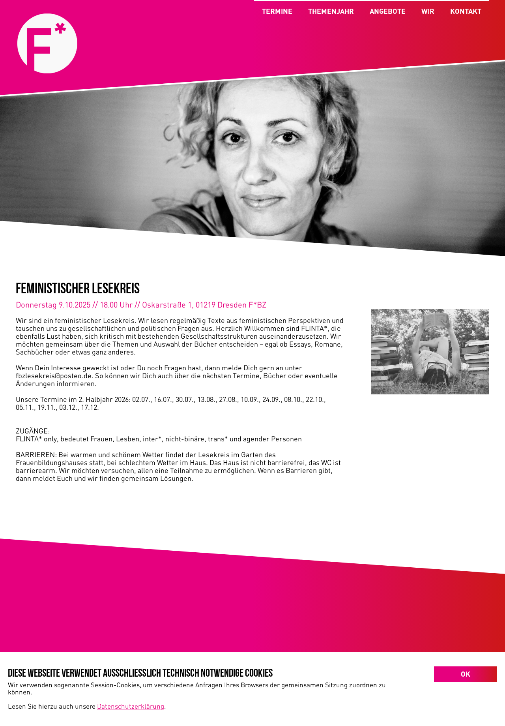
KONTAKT (465, 11)
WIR (427, 11)
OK (465, 674)
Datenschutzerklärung (130, 706)
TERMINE (277, 11)
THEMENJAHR (331, 11)
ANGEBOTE (388, 11)
